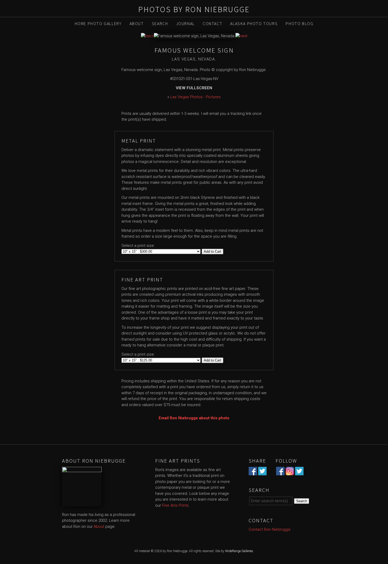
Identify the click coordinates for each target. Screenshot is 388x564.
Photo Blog (299, 23)
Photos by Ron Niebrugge (194, 9)
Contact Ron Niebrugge (270, 529)
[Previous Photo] (147, 36)
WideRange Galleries (239, 551)
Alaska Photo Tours (254, 23)
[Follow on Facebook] (280, 472)
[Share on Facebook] (253, 472)
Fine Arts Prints (175, 505)
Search (160, 23)
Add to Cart (212, 251)
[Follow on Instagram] (290, 472)
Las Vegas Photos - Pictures (195, 97)
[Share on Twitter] (262, 472)
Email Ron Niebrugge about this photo (194, 418)
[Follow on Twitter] (299, 472)
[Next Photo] (241, 36)
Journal (185, 23)
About (137, 23)
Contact (212, 23)
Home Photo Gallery (98, 23)
